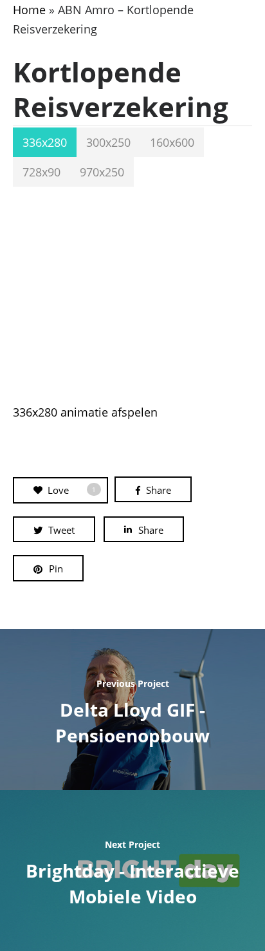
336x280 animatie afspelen (85, 412)
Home (29, 9)
